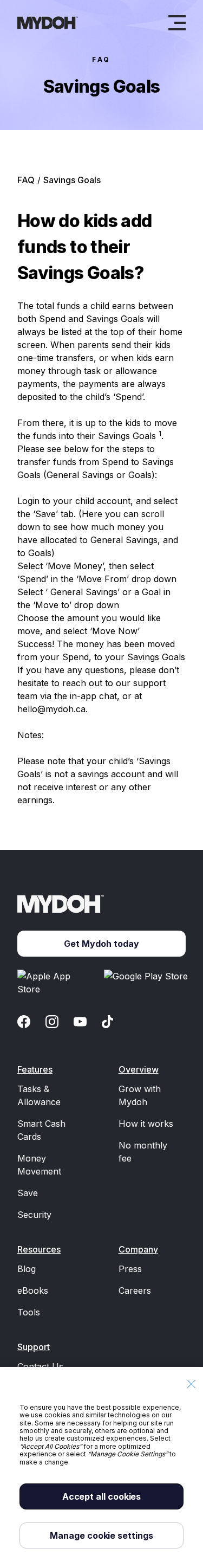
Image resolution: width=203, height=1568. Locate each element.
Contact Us (40, 1366)
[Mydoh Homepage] (47, 23)
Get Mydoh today (101, 943)
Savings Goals (72, 180)
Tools (28, 1312)
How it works (146, 1123)
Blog (26, 1268)
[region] (101, 1467)
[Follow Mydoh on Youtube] (80, 1022)
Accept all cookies (101, 1496)
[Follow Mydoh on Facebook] (23, 1021)
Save (27, 1193)
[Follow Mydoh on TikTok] (107, 1021)
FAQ (101, 59)
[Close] (191, 1384)
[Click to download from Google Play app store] (148, 983)
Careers (135, 1290)
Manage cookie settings (101, 1535)
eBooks (32, 1290)
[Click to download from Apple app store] (56, 983)
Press (130, 1268)
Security (34, 1214)
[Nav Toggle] (177, 23)
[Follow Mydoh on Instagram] (51, 1021)
